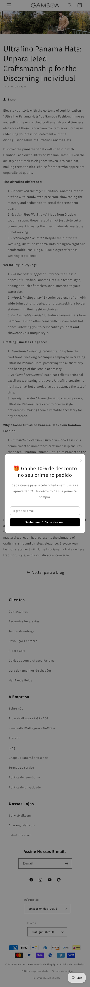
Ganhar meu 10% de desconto (45, 522)
